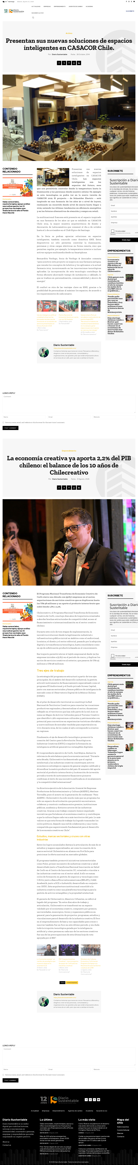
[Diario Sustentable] (44, 352)
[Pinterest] (69, 63)
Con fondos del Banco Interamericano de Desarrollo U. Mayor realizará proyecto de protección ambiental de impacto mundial (103, 379)
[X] (131, 1)
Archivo (69, 33)
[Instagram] (129, 1)
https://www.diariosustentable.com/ (65, 348)
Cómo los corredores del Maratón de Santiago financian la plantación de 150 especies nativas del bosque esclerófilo (94, 1151)
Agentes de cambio (84, 1145)
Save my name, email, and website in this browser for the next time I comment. (35, 422)
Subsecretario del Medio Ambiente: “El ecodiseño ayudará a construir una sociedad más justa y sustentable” (34, 379)
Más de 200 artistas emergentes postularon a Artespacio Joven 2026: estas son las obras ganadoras (54, 1138)
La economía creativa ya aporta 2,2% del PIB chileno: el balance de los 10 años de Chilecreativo (115, 265)
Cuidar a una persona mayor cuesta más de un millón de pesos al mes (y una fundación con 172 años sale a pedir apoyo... (94, 1139)
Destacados (7, 199)
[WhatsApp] (74, 63)
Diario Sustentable (59, 54)
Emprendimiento (114, 257)
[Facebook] (126, 1)
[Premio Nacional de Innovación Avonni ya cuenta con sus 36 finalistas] (68, 306)
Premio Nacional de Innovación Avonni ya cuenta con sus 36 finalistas (68, 317)
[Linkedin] (79, 63)
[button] (33, 17)
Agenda (110, 274)
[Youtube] (134, 1)
